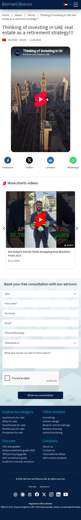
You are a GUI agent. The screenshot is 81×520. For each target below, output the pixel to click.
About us (48, 446)
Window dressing (52, 428)
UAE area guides (11, 446)
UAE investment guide (14, 457)
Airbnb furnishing (52, 432)
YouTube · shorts (17, 39)
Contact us (49, 450)
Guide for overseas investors (18, 461)
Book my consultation (40, 395)
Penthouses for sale (13, 428)
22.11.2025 (14, 260)
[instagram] (51, 495)
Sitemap (32, 486)
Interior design (51, 421)
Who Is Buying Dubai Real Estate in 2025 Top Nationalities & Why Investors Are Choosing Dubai (39, 253)
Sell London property (55, 457)
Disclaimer (45, 486)
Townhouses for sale (13, 425)
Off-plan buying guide (14, 454)
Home (6, 15)
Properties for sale (12, 432)
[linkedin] (58, 495)
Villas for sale (9, 421)
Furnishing (49, 417)
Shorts (31, 15)
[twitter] (44, 495)
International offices (54, 454)
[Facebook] (37, 495)
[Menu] (76, 5)
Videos (19, 15)
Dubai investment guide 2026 (18, 450)
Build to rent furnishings (56, 425)
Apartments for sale (13, 417)
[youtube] (66, 495)
